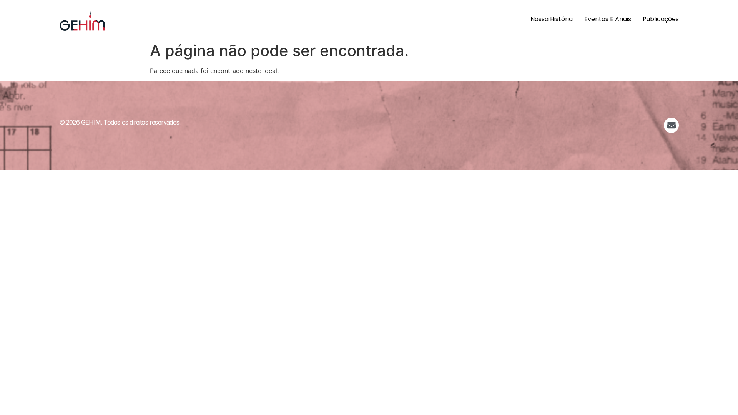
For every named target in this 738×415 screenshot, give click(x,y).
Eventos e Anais (607, 19)
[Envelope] (671, 125)
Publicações (661, 19)
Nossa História (551, 19)
